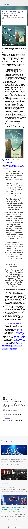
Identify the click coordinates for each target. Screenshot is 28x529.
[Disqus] (14, 376)
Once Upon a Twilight (18, 335)
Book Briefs (19, 339)
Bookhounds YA (18, 329)
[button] (2, 22)
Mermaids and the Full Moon (7, 456)
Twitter (14, 165)
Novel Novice (19, 330)
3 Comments (6, 18)
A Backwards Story (19, 333)
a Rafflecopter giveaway (14, 323)
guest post (12, 349)
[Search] (26, 2)
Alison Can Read (19, 338)
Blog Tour (18, 346)
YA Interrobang (18, 332)
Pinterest (10, 166)
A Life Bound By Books (18, 336)
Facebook (20, 165)
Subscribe (6, 4)
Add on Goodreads (7, 162)
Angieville (19, 343)
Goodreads (5, 168)
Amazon (7, 159)
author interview (7, 346)
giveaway (5, 349)
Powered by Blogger (15, 527)
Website (4, 166)
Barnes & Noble (15, 159)
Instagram (17, 166)
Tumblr (23, 166)
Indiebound (5, 161)
